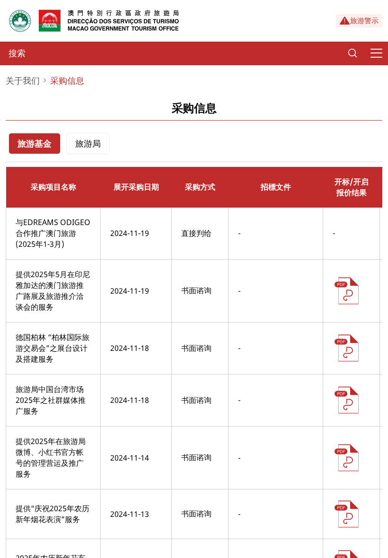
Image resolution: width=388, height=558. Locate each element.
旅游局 (88, 143)
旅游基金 (35, 143)
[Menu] (376, 53)
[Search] (352, 53)
